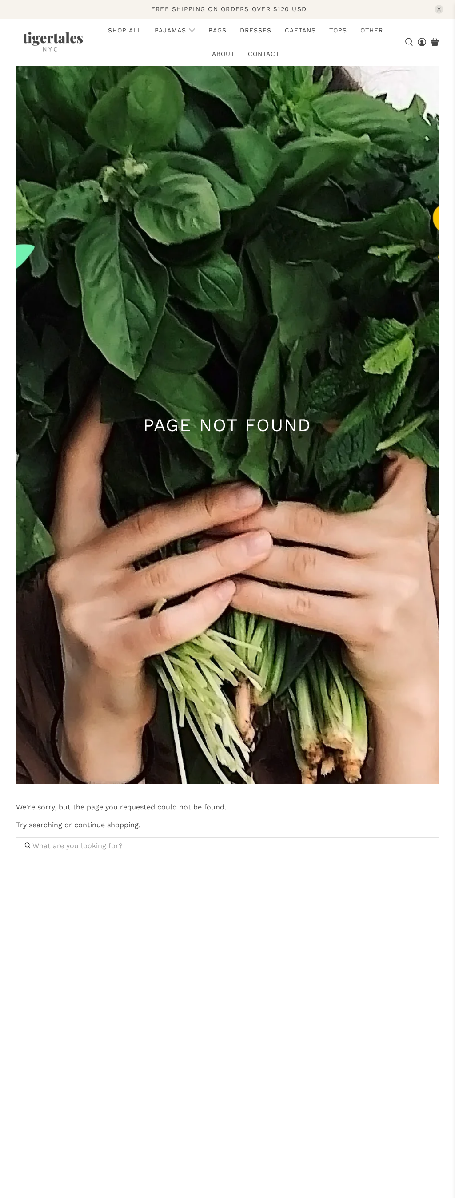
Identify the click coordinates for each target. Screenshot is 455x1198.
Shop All (124, 30)
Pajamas (170, 30)
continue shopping (106, 825)
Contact (263, 53)
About (223, 53)
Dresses (255, 30)
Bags (217, 30)
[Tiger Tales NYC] (52, 42)
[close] (439, 9)
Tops (338, 30)
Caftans (300, 30)
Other (371, 30)
